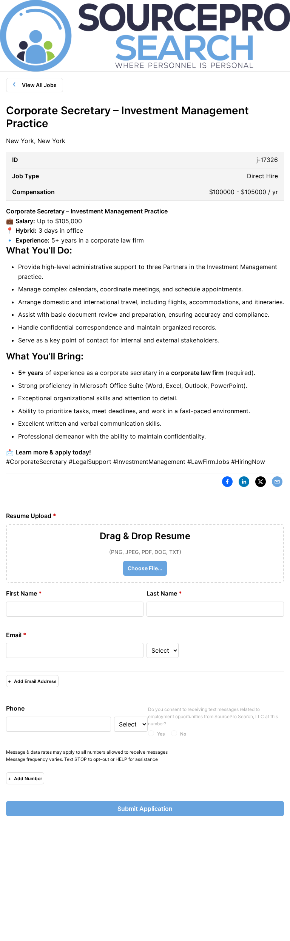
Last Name (164, 593)
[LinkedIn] (244, 483)
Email (16, 635)
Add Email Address (32, 681)
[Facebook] (227, 483)
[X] (260, 483)
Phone (15, 708)
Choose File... (145, 568)
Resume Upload (31, 515)
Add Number (25, 778)
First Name (24, 593)
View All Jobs (34, 83)
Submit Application (145, 808)
